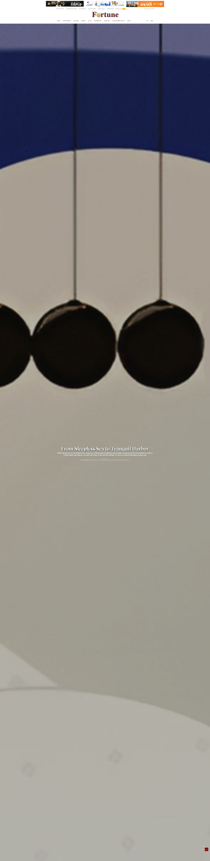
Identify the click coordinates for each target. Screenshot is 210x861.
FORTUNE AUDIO (92, 8)
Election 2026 (121, 9)
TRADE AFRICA (110, 8)
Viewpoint (107, 20)
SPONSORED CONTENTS (71, 8)
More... (129, 20)
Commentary (97, 20)
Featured (76, 20)
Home (58, 20)
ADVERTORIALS (82, 8)
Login (151, 20)
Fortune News (67, 20)
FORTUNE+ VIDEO (60, 8)
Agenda (83, 20)
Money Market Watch (119, 20)
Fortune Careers (101, 8)
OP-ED (89, 20)
